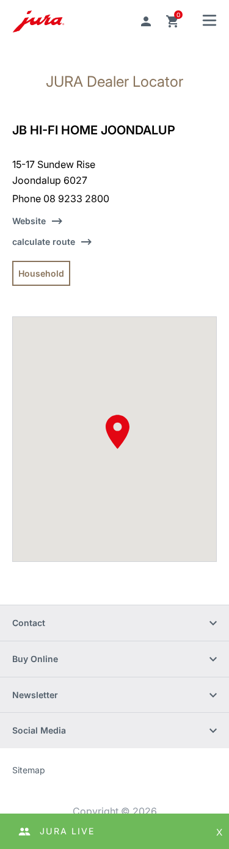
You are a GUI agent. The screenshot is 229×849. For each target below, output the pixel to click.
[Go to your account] (146, 21)
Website (29, 221)
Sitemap (28, 770)
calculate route (43, 241)
